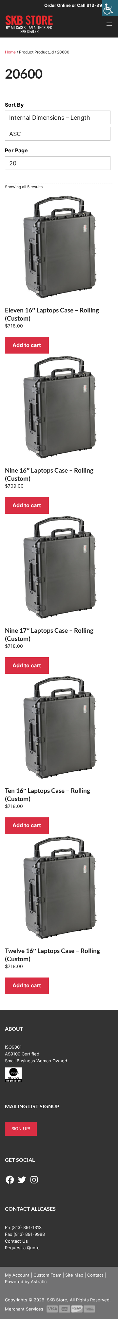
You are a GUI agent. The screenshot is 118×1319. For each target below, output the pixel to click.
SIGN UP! (20, 1128)
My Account (17, 1275)
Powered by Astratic (26, 1281)
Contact (95, 1275)
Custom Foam (47, 1275)
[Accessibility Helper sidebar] (110, 8)
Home (10, 52)
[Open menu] (109, 24)
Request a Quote (22, 1247)
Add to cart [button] (26, 345)
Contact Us (16, 1241)
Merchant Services (24, 1308)
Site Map (74, 1275)
